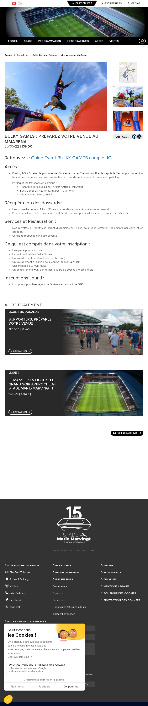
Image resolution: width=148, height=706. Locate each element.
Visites (14, 586)
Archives (110, 579)
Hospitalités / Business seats (69, 607)
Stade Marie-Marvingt (23, 565)
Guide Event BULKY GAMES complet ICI (71, 158)
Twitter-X (15, 607)
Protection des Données (121, 600)
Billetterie (63, 565)
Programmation (67, 572)
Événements (60, 586)
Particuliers (84, 3)
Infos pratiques (18, 593)
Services (58, 600)
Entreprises (113, 3)
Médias (135, 3)
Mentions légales (116, 586)
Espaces (58, 593)
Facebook (15, 600)
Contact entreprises (64, 614)
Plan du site (112, 572)
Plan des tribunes (20, 572)
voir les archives (127, 433)
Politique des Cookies (119, 593)
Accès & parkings (19, 579)
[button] (20, 351)
